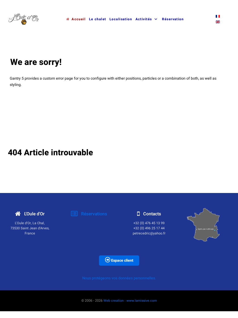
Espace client (121, 260)
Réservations (93, 214)
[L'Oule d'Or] (24, 19)
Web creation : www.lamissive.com (130, 300)
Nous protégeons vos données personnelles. (119, 278)
